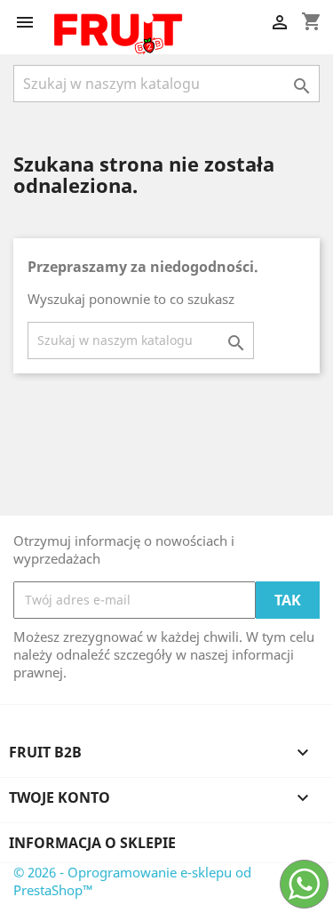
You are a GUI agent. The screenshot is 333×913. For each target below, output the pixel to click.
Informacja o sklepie (92, 843)
